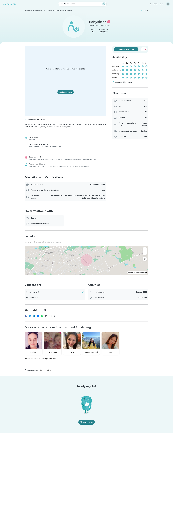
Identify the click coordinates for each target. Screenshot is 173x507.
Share (145, 10)
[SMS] (46, 316)
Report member (32, 370)
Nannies (38, 359)
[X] (30, 316)
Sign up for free (45, 370)
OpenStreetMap (140, 273)
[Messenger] (38, 316)
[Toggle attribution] (146, 272)
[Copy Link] (54, 316)
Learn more (92, 159)
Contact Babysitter (126, 49)
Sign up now (86, 422)
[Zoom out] (145, 253)
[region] (86, 260)
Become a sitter (156, 4)
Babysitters (29, 359)
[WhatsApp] (42, 316)
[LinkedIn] (34, 316)
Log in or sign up (65, 92)
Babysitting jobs (49, 359)
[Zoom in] (145, 249)
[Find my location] (145, 259)
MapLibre (131, 273)
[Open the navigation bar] (168, 4)
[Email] (50, 316)
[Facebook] (26, 316)
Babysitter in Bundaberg (100, 25)
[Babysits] (9, 4)
